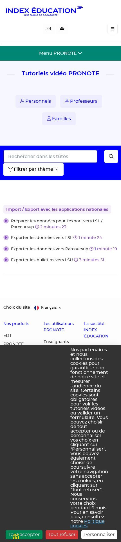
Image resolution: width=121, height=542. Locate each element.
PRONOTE (13, 344)
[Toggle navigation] (112, 29)
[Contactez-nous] (49, 29)
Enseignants (56, 342)
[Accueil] (43, 10)
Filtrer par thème (33, 169)
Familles (61, 119)
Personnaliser (99, 534)
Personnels (37, 101)
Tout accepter (24, 534)
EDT (7, 336)
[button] (60, 224)
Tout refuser (61, 534)
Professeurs (83, 101)
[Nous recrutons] (62, 29)
